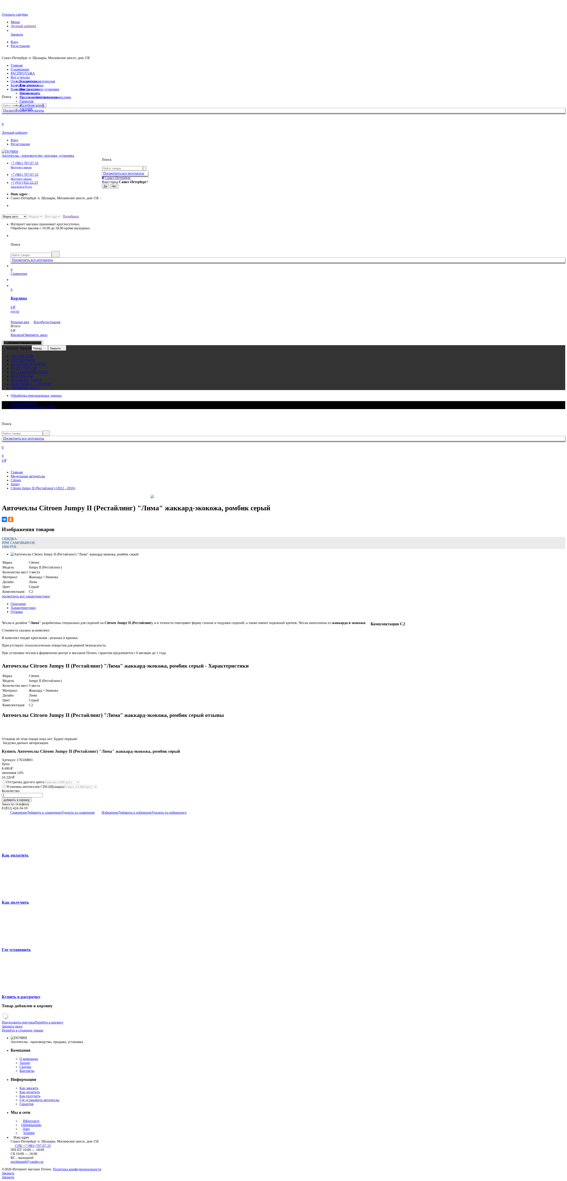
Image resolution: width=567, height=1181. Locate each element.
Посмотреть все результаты (123, 173)
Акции (24, 1063)
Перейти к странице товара (22, 1030)
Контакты (26, 1071)
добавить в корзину (17, 800)
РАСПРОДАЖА (23, 73)
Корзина (17, 335)
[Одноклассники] (10, 519)
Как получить (29, 93)
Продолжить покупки (18, 1022)
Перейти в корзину (49, 1022)
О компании (20, 69)
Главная (17, 65)
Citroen (16, 480)
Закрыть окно (12, 1026)
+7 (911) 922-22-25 (24, 184)
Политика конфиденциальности (77, 1169)
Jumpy (15, 484)
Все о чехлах (20, 77)
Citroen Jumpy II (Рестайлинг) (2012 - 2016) (43, 488)
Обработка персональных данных (36, 395)
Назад (37, 348)
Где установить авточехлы (39, 97)
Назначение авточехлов (37, 81)
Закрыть (55, 348)
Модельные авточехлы (28, 476)
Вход (14, 42)
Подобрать (71, 216)
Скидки (25, 1067)
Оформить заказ (35, 335)
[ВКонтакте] (4, 519)
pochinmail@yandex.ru (27, 1162)
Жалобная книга (31, 105)
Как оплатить (29, 89)
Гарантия (26, 101)
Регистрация (20, 46)
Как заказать (28, 85)
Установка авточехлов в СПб (32, 407)
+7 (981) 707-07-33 (24, 165)
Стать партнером (23, 403)
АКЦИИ (26, 109)
